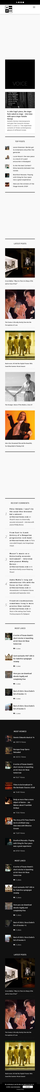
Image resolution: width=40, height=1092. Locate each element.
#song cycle (11, 103)
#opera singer (12, 98)
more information (15, 1087)
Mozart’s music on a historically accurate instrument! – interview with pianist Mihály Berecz (22, 522)
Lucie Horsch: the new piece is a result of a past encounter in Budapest (23, 158)
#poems (15, 99)
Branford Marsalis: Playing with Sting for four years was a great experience (23, 177)
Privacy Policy (20, 1089)
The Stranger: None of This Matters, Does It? (18, 405)
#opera (14, 96)
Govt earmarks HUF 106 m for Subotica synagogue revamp (23, 659)
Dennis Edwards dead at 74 (23, 737)
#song (15, 101)
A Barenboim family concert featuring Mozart (21, 569)
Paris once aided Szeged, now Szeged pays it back (22, 543)
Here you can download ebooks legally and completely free (22, 676)
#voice (10, 105)
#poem (10, 99)
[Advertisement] (20, 36)
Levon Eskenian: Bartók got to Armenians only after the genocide (23, 149)
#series (10, 101)
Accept (28, 1087)
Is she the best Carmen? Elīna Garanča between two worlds (23, 168)
